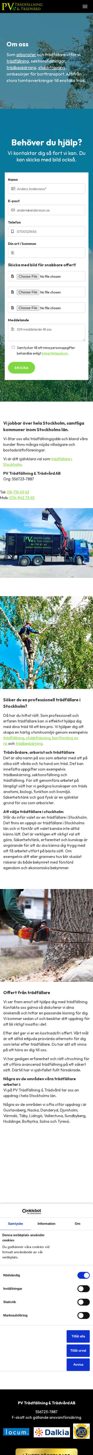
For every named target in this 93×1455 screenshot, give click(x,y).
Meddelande (18, 320)
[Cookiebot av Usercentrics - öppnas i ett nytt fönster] (22, 1211)
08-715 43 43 (18, 492)
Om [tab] (77, 1224)
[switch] (83, 1288)
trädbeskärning (21, 67)
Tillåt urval (78, 1350)
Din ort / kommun (22, 243)
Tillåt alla (78, 1336)
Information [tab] (46, 1224)
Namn (13, 179)
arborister (26, 54)
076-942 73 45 (21, 497)
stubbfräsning (51, 67)
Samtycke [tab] (15, 1224)
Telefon (14, 222)
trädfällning (17, 61)
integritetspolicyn (55, 353)
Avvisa (78, 1364)
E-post (14, 201)
